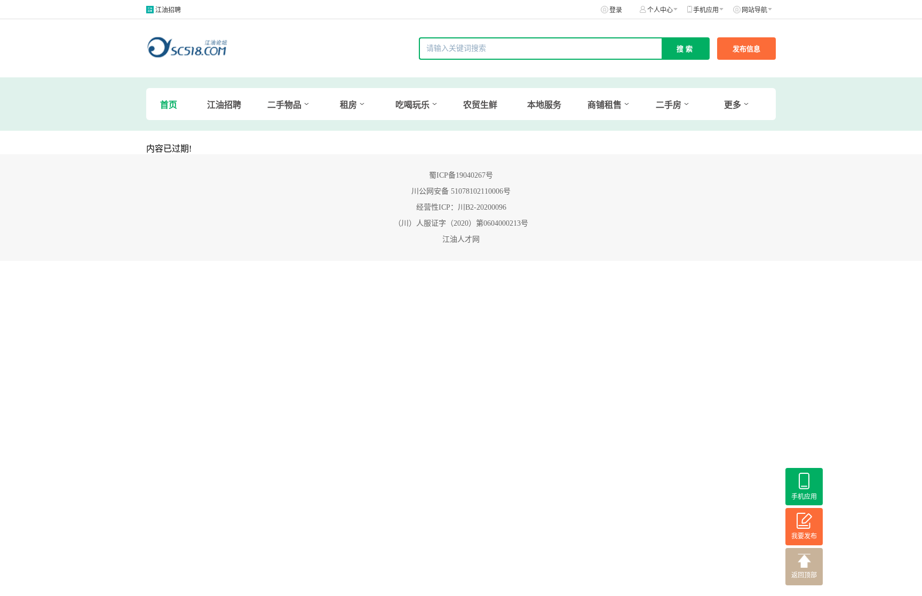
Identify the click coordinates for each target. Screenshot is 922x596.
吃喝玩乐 (412, 104)
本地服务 (544, 104)
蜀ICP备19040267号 (461, 175)
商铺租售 (604, 104)
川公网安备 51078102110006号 (461, 191)
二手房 (668, 104)
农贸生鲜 (480, 104)
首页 (168, 104)
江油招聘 (168, 10)
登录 (615, 10)
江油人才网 (461, 239)
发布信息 (746, 49)
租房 (348, 104)
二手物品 (284, 104)
